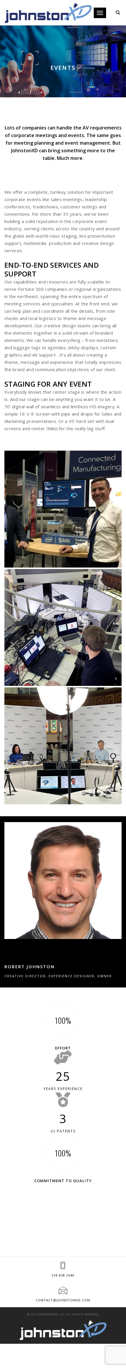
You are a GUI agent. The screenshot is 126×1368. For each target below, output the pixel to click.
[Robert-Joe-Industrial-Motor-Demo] (63, 509)
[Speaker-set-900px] (63, 745)
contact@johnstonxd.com (63, 1300)
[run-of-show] (63, 627)
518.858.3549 (63, 1275)
